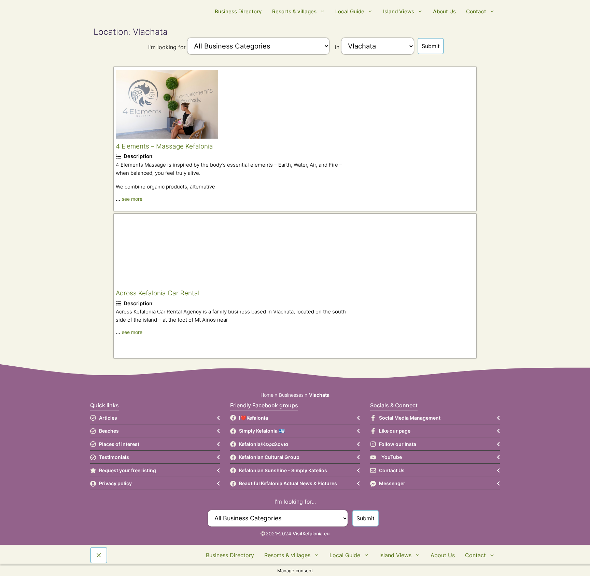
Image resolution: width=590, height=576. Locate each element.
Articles (108, 418)
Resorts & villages (294, 11)
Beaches (109, 431)
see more (132, 199)
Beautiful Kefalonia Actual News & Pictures (288, 483)
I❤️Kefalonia (253, 418)
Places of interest (119, 444)
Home (267, 395)
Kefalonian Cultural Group (269, 457)
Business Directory (238, 11)
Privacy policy (115, 483)
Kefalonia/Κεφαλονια (263, 444)
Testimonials (114, 457)
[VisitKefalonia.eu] (199, 11)
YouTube (391, 457)
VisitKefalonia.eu (311, 533)
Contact (476, 11)
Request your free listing (127, 470)
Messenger (392, 483)
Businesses (291, 395)
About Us (444, 11)
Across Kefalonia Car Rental (157, 293)
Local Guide (349, 11)
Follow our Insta (397, 444)
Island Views (398, 11)
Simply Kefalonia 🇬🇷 (262, 431)
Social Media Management (409, 418)
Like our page (394, 431)
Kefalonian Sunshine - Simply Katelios (283, 470)
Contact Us (392, 470)
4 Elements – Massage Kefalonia (164, 146)
